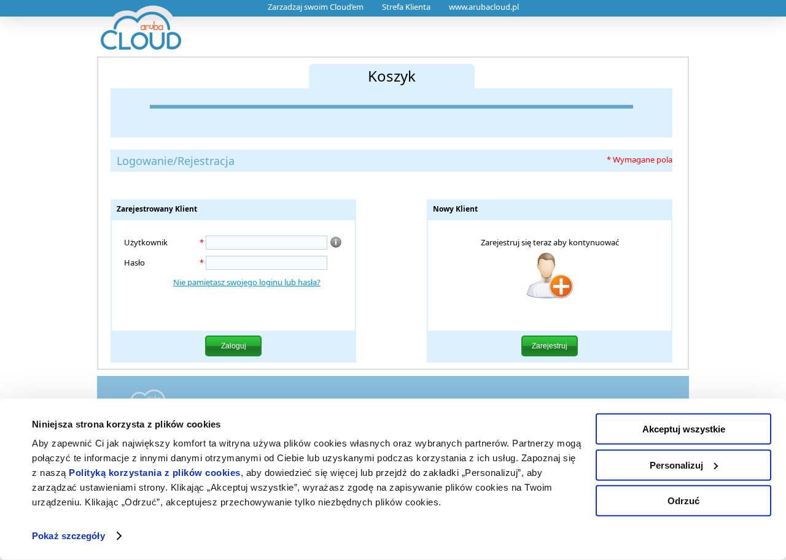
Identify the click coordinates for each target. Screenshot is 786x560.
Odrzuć (683, 501)
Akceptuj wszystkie (683, 429)
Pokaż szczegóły (68, 536)
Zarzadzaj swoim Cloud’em (316, 6)
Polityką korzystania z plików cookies (155, 472)
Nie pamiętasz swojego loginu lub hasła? (247, 282)
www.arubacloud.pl (484, 6)
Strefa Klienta (406, 6)
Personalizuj (676, 464)
